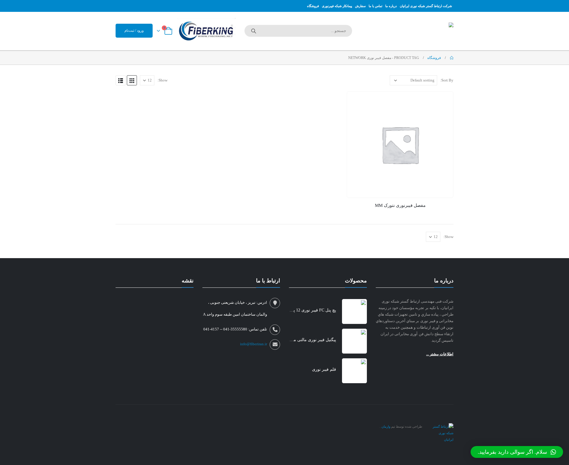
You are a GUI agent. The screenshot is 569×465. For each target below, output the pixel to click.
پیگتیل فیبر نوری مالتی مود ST (312, 340)
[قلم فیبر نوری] (354, 370)
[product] (400, 144)
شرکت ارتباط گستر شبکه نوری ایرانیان (426, 6)
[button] (517, 452)
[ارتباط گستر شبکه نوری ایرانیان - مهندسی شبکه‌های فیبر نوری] (441, 432)
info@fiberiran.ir (253, 344)
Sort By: (446, 80)
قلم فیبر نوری (324, 369)
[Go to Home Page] (451, 58)
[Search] (253, 31)
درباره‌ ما (391, 6)
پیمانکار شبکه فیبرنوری (337, 6)
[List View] (121, 80)
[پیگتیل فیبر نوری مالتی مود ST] (354, 341)
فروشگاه (313, 6)
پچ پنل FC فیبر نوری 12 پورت (312, 310)
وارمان (385, 426)
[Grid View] (132, 80)
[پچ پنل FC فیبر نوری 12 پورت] (354, 311)
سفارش (360, 6)
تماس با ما (375, 6)
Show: (162, 80)
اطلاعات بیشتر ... (439, 354)
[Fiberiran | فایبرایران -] (416, 31)
